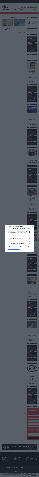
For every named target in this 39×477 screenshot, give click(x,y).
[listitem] (19, 236)
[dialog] (19, 238)
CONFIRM (14, 249)
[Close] (32, 226)
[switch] (29, 238)
